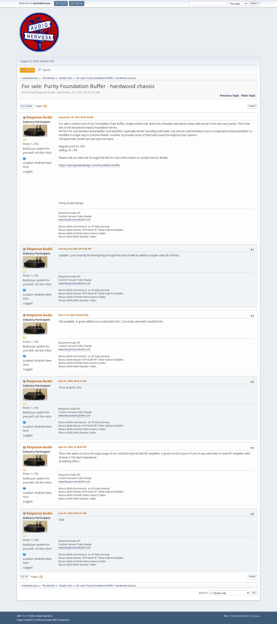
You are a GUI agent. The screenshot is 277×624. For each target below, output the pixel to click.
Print (252, 106)
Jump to (203, 592)
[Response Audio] (24, 158)
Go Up (24, 576)
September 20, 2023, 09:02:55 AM (75, 117)
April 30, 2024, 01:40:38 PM (72, 446)
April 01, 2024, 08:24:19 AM (72, 380)
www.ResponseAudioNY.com (74, 219)
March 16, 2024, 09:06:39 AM (73, 314)
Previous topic (229, 95)
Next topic (248, 95)
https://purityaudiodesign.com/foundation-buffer (89, 165)
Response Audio (39, 117)
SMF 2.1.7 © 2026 (26, 616)
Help (225, 615)
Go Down (26, 106)
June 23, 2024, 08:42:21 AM (72, 513)
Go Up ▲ (255, 615)
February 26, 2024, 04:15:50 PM (74, 248)
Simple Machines (44, 616)
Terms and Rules (239, 615)
